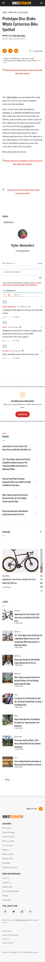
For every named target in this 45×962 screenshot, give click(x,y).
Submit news (7, 887)
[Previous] (37, 531)
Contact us (6, 882)
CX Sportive (25, 126)
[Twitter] (13, 911)
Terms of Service (7, 943)
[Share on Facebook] (4, 51)
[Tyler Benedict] (22, 235)
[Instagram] (21, 911)
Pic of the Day (7, 845)
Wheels (16, 715)
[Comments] (31, 51)
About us (5, 878)
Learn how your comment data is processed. (22, 284)
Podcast (5, 896)
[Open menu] (3, 3)
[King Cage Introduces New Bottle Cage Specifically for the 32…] (7, 660)
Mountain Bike (18, 736)
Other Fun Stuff (8, 841)
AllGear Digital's (21, 920)
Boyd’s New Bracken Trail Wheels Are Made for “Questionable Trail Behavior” (27, 722)
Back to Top (32, 809)
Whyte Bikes (12, 97)
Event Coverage (8, 832)
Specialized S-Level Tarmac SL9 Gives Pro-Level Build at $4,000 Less (26, 617)
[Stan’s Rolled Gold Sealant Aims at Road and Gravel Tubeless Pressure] (7, 762)
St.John (6, 351)
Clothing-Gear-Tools (10, 867)
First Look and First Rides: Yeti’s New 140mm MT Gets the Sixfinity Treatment (27, 743)
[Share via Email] (16, 51)
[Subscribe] (30, 911)
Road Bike (5, 576)
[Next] (41, 531)
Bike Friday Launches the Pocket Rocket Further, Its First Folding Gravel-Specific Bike (15, 498)
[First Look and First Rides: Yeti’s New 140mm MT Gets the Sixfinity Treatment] (7, 741)
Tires (15, 757)
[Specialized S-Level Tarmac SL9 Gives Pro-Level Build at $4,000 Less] (20, 561)
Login (39, 263)
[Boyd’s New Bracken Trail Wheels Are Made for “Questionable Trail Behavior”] (7, 720)
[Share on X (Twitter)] (10, 51)
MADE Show (17, 631)
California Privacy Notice (10, 935)
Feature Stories (8, 837)
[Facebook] (4, 911)
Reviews (5, 850)
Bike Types (6, 828)
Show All (7, 779)
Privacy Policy (7, 931)
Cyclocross (8, 222)
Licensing (5, 939)
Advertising (6, 900)
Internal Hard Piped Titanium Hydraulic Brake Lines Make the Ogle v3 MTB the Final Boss (16, 482)
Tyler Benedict (18, 36)
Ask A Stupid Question (10, 891)
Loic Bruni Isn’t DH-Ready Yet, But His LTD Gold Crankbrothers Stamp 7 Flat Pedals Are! (28, 701)
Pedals (16, 694)
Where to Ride (7, 854)
